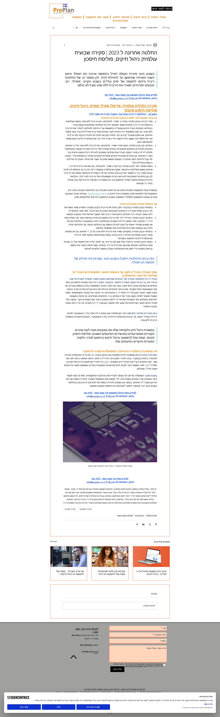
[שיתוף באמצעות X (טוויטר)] (149, 524)
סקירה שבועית (70, 509)
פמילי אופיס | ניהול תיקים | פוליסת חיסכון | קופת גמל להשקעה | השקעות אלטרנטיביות (119, 18)
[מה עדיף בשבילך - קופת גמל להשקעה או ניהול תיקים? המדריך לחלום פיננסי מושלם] (68, 556)
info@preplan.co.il (90, 651)
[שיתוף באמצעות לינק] (137, 524)
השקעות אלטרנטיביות (92, 27)
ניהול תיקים (110, 27)
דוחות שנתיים (152, 27)
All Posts (166, 27)
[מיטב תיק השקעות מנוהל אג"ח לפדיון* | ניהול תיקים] (151, 556)
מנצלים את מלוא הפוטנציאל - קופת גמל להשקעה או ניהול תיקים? (111, 573)
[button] (53, 28)
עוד (76, 27)
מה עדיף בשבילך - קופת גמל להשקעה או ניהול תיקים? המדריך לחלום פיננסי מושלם (70, 573)
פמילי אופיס (137, 27)
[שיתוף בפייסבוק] (156, 524)
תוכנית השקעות (86, 509)
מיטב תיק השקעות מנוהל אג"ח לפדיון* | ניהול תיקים (152, 573)
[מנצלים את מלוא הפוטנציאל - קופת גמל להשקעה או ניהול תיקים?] (110, 556)
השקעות (123, 27)
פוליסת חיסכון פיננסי (125, 515)
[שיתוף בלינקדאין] (143, 524)
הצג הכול (53, 541)
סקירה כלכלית (151, 515)
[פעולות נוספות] (64, 45)
